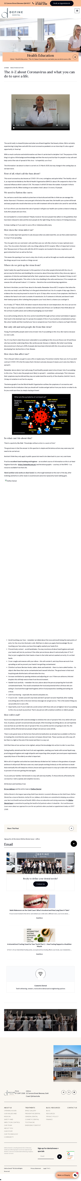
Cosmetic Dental (40, 986)
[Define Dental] (12, 13)
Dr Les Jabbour (9, 789)
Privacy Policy (52, 1116)
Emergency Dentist (33, 1125)
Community (9, 1137)
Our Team (8, 1125)
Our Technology (11, 1134)
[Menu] (77, 10)
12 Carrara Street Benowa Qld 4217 (17, 3)
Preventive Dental (32, 1113)
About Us (8, 1108)
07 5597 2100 (20, 1093)
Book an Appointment (61, 3)
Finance (49, 1119)
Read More (39, 918)
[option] (41, 979)
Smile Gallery (30, 1110)
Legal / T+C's (46, 1168)
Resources (50, 1113)
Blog (48, 1110)
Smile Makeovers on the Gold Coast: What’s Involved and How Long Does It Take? (39, 910)
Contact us (40, 884)
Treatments (30, 1108)
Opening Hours (10, 1110)
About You (8, 1128)
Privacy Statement (36, 1168)
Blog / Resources (53, 1108)
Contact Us (72, 1108)
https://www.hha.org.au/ (27, 464)
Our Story (8, 1131)
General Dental (31, 1116)
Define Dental (36, 789)
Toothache (30, 1122)
